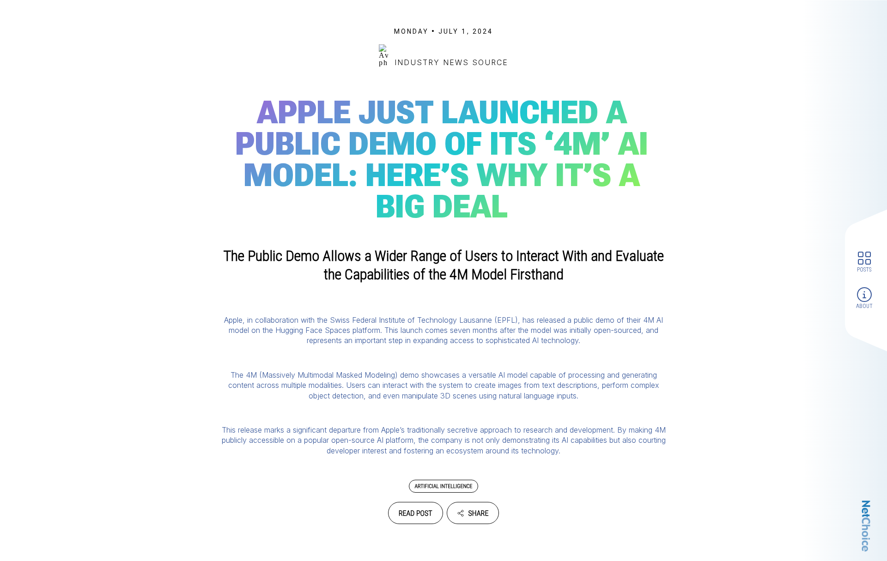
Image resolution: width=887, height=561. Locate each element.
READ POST (415, 513)
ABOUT (864, 306)
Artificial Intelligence (443, 486)
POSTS (864, 269)
